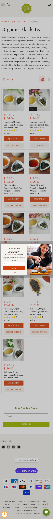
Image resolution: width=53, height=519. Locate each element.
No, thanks (14, 272)
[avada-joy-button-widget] (46, 512)
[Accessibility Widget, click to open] (4, 514)
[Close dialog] (50, 245)
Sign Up (14, 268)
